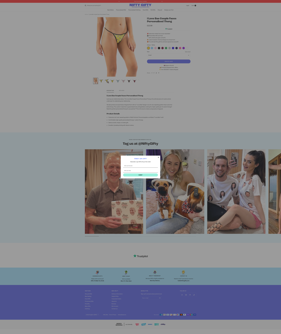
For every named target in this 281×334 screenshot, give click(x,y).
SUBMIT (140, 175)
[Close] (158, 157)
